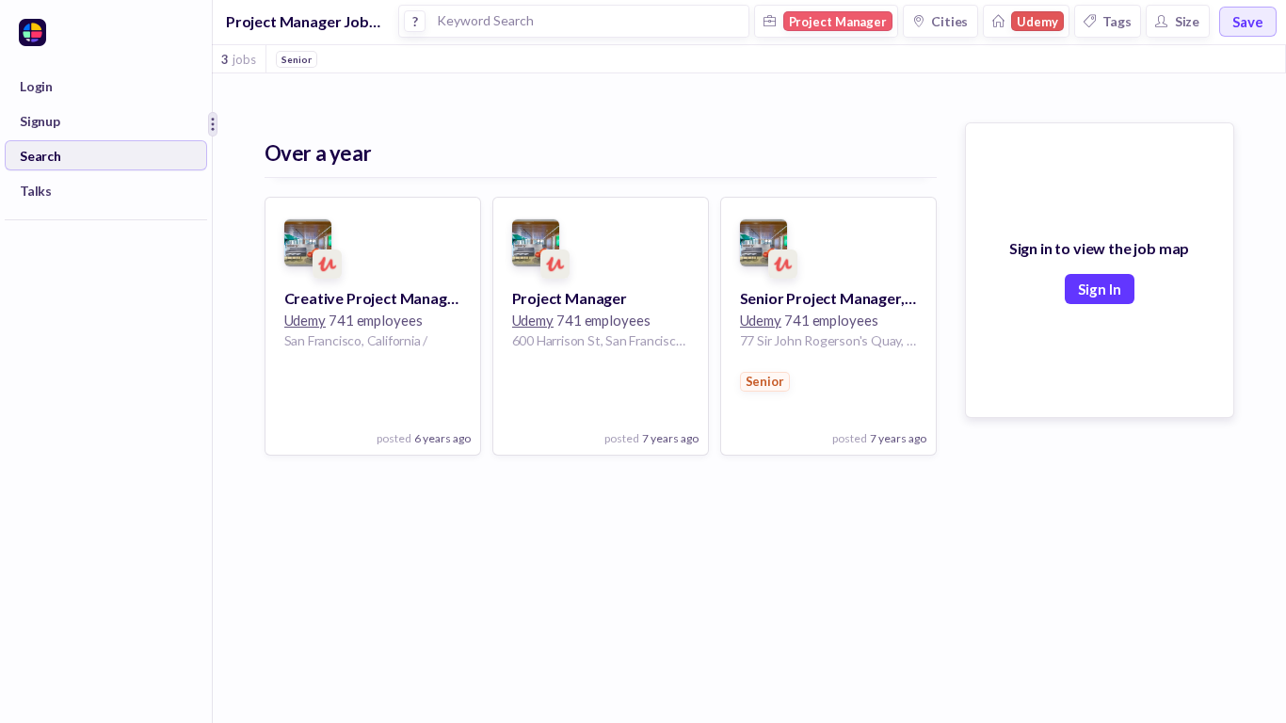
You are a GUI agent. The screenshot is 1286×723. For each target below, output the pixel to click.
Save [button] (1247, 21)
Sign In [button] (1099, 289)
